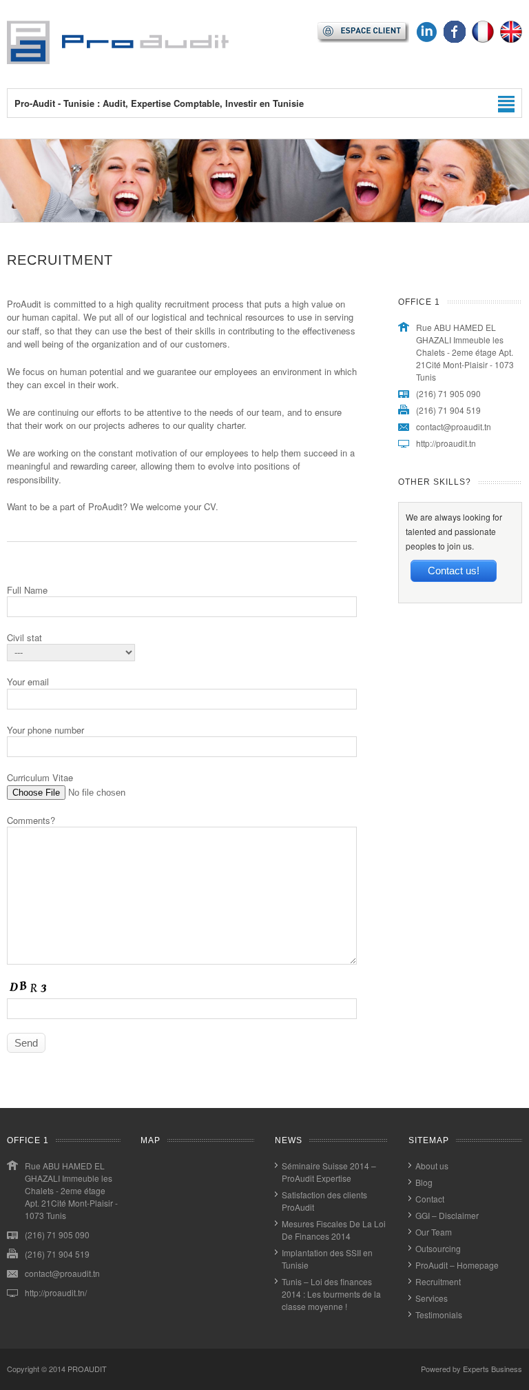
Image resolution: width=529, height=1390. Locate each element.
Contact (429, 1199)
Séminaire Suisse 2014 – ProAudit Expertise (329, 1172)
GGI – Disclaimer (447, 1215)
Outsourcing (438, 1248)
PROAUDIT (87, 1368)
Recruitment (438, 1281)
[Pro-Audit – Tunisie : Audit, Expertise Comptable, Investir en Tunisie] (118, 60)
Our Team (433, 1232)
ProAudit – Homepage (457, 1265)
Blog (424, 1182)
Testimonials (438, 1314)
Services (431, 1298)
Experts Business (492, 1368)
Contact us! (453, 570)
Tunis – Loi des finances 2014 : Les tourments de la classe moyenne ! (331, 1294)
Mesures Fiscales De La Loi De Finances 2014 (334, 1230)
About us (431, 1165)
